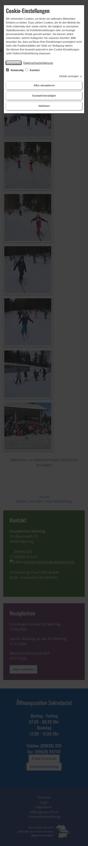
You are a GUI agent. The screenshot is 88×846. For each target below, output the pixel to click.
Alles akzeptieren (44, 85)
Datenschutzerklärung (38, 63)
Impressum (13, 63)
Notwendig (17, 70)
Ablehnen (44, 105)
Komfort (34, 70)
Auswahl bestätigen (44, 95)
